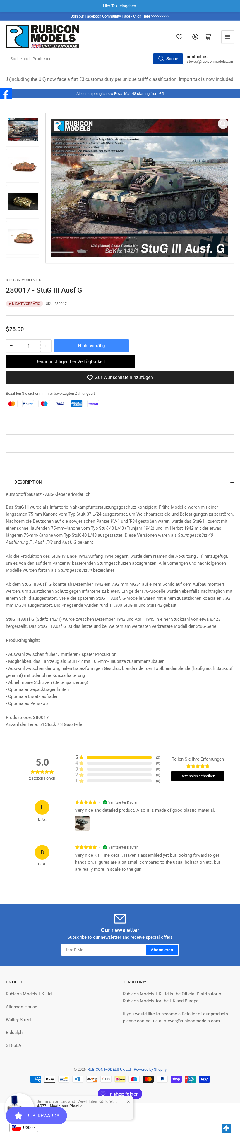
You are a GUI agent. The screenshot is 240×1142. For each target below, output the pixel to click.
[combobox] (95, 59)
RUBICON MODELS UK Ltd (109, 1069)
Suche (172, 58)
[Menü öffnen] (227, 36)
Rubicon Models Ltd (23, 280)
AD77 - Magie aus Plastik (59, 1105)
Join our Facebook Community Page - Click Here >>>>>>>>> (120, 16)
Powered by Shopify (150, 1069)
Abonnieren (162, 949)
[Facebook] (6, 93)
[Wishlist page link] (179, 37)
